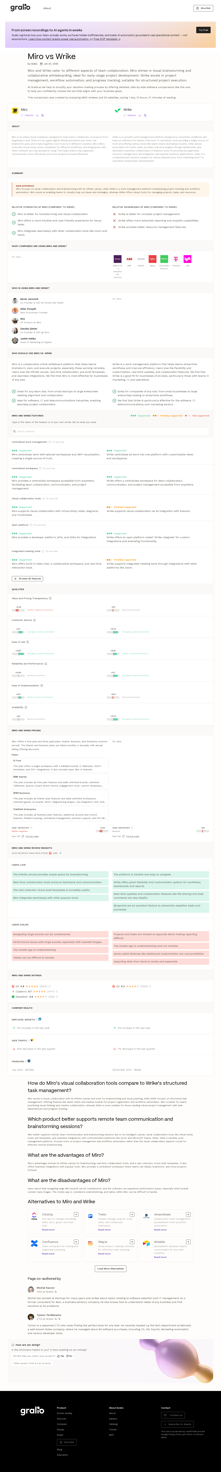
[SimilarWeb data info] (32, 1040)
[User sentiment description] (31, 828)
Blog (59, 1449)
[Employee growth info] (37, 1019)
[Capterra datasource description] (57, 992)
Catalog (113, 1424)
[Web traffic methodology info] (29, 1040)
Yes (62, 1356)
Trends (112, 1429)
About (47, 8)
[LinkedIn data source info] (40, 1019)
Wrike (127, 109)
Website (29, 115)
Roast (60, 1435)
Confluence (50, 1241)
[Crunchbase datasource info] (29, 1061)
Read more (48, 1229)
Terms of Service (195, 1434)
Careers (113, 1418)
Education (62, 1455)
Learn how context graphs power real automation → (60, 39)
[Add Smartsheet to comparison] (188, 1214)
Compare (62, 1424)
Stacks (60, 1429)
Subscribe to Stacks (179, 1424)
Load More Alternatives (111, 1268)
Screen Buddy (64, 1413)
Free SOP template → (107, 39)
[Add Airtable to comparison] (188, 1242)
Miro (24, 109)
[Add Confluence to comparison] (76, 1242)
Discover (61, 1418)
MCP (111, 1435)
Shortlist (205, 8)
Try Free (203, 30)
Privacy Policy (175, 1434)
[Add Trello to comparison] (132, 1214)
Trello (103, 1214)
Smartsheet (162, 1214)
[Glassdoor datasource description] (57, 997)
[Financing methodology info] (26, 1061)
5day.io (103, 1241)
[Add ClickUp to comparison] (76, 1214)
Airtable (159, 1241)
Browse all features (30, 578)
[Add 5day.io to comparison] (132, 1242)
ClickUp (47, 1214)
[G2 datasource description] (49, 986)
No (70, 1356)
